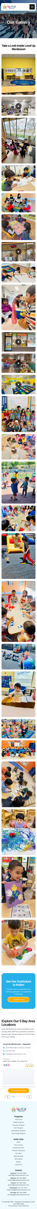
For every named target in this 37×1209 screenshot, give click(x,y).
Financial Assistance (18, 1150)
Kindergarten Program (18, 1131)
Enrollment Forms (18, 1148)
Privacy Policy (12, 1206)
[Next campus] (29, 1096)
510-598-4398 (21, 1183)
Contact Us (18, 1164)
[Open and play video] (18, 106)
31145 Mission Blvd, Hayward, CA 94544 (18, 1047)
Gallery (18, 1162)
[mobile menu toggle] (32, 7)
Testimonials (18, 1159)
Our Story (18, 1153)
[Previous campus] (7, 1096)
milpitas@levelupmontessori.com (18, 1180)
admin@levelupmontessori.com (16, 1054)
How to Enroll (18, 1145)
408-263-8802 (21, 1178)
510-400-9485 (10, 1051)
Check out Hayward (18, 1091)
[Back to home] (18, 1110)
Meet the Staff (18, 1156)
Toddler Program (18, 1122)
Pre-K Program (18, 1128)
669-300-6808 (21, 1192)
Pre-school (21, 1061)
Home (18, 1142)
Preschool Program (19, 1125)
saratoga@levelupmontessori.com (18, 1195)
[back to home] (9, 7)
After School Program (18, 1133)
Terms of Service (23, 1206)
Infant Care (6, 1061)
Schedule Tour (18, 999)
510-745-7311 (22, 1188)
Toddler (13, 1061)
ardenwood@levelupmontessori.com (18, 1190)
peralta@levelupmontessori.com (18, 1185)
